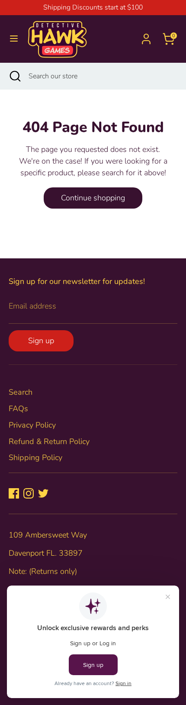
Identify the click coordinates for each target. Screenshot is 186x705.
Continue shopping (93, 198)
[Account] (146, 36)
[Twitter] (43, 493)
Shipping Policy (35, 457)
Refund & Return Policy (49, 441)
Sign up (41, 340)
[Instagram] (28, 493)
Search (20, 392)
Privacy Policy (32, 425)
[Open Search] (14, 76)
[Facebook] (14, 493)
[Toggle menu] (13, 39)
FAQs (18, 408)
